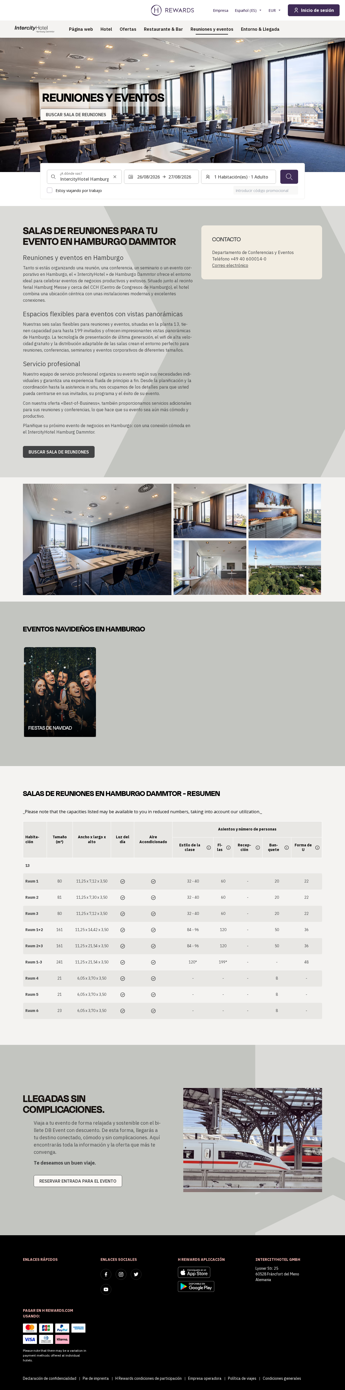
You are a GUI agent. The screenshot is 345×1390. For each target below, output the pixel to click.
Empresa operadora (205, 1378)
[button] (97, 539)
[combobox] (84, 177)
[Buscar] (289, 177)
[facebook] (106, 1274)
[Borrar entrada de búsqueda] (115, 176)
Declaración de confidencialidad (49, 1378)
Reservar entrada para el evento (77, 1181)
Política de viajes (242, 1378)
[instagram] (121, 1274)
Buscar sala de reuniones (59, 452)
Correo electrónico (230, 265)
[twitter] (136, 1274)
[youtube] (106, 1289)
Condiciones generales (282, 1378)
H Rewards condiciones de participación (148, 1378)
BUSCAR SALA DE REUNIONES (76, 114)
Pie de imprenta (96, 1378)
